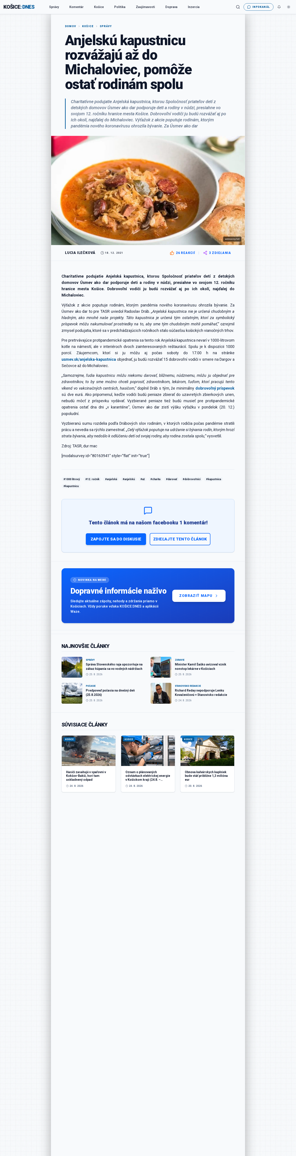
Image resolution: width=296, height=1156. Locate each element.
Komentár (76, 7)
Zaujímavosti (145, 7)
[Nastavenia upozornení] (279, 7)
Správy (54, 7)
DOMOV (70, 26)
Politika (119, 7)
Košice (99, 7)
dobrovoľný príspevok (214, 388)
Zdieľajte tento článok (180, 539)
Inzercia (194, 7)
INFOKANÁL (261, 6)
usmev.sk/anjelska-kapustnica (89, 359)
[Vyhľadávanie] (238, 7)
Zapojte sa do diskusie (116, 539)
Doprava (171, 7)
